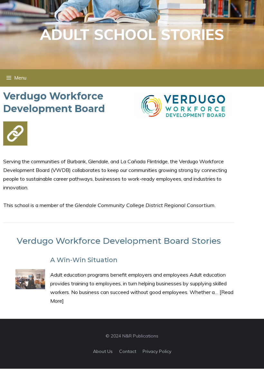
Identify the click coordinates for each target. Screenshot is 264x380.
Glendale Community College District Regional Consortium (144, 205)
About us (103, 351)
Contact (127, 351)
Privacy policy (157, 351)
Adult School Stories (132, 34)
